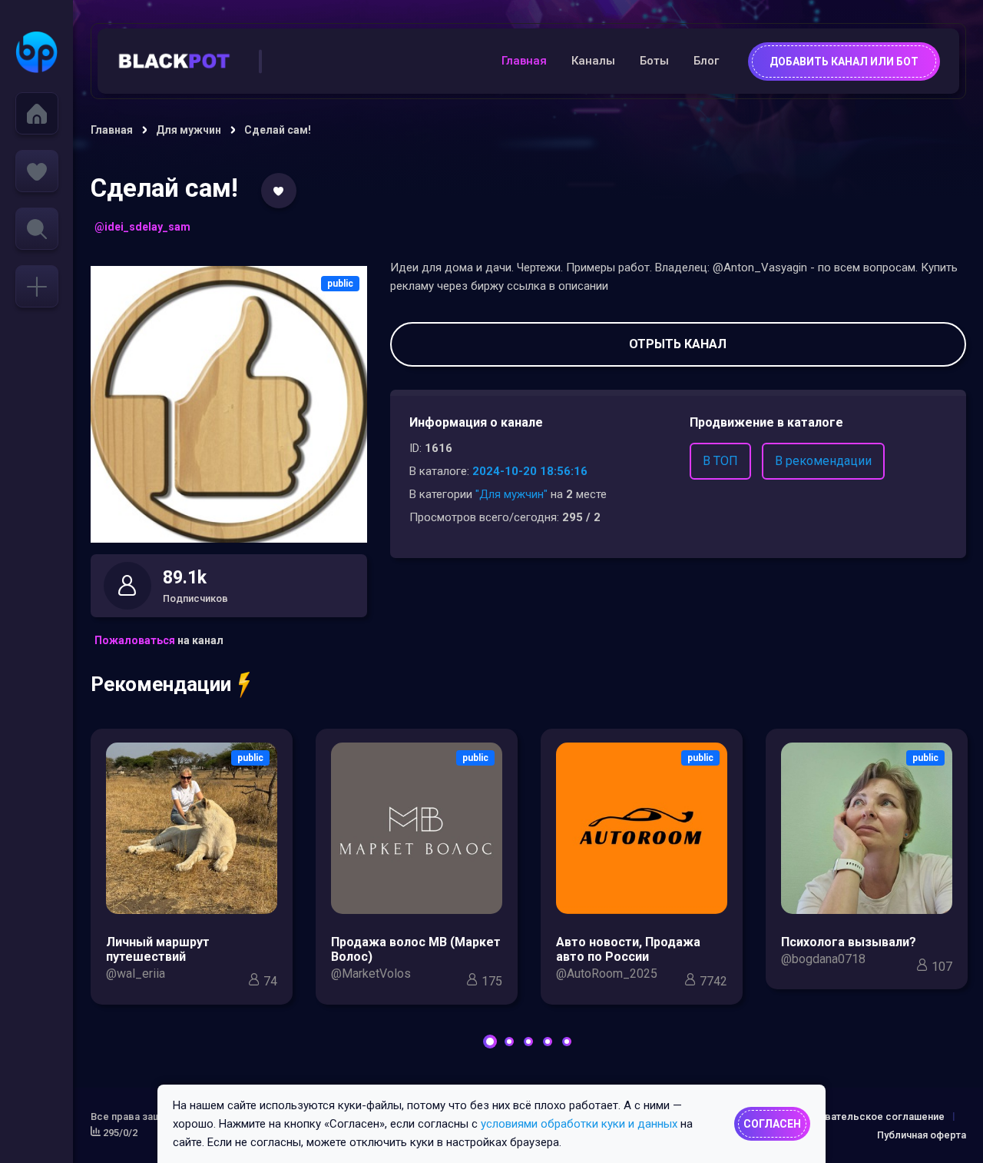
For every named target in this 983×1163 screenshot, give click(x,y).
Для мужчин (188, 130)
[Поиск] (36, 229)
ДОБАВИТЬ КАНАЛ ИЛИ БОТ (844, 61)
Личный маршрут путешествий (158, 949)
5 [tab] (566, 1041)
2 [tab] (509, 1041)
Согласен (772, 1124)
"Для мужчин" (511, 494)
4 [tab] (547, 1041)
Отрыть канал (677, 344)
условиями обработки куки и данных (579, 1124)
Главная (524, 61)
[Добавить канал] (36, 286)
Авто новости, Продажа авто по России (628, 949)
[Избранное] (36, 171)
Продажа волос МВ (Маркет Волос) (416, 949)
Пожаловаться (134, 640)
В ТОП (720, 461)
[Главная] (36, 113)
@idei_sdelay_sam (142, 227)
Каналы (593, 61)
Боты (654, 61)
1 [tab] (490, 1041)
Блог (706, 61)
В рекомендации (823, 461)
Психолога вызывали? (848, 942)
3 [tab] (528, 1041)
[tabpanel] (191, 870)
